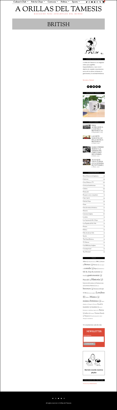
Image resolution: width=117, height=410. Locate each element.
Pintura (85, 227)
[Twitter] (86, 2)
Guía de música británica (90, 208)
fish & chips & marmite (92, 272)
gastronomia (94, 275)
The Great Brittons (88, 239)
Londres (85, 217)
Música (94, 297)
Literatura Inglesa (88, 214)
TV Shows (86, 242)
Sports (75, 2)
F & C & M (86, 198)
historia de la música (89, 283)
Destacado (86, 192)
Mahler (88, 297)
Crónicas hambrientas (89, 186)
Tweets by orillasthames (90, 383)
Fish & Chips (37, 2)
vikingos (85, 318)
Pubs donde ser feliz (88, 233)
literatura (88, 288)
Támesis (87, 316)
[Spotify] (94, 2)
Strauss (92, 313)
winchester (90, 318)
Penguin (90, 304)
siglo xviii (96, 310)
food (85, 276)
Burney (96, 265)
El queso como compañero (90, 195)
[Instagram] (89, 2)
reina (100, 307)
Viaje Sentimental (95, 316)
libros (97, 285)
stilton (87, 313)
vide (100, 316)
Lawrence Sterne (90, 286)
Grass (84, 205)
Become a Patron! (88, 80)
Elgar (96, 269)
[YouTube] (92, 2)
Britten (88, 264)
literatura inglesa (92, 293)
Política (64, 2)
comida (89, 268)
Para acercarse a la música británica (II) (97, 128)
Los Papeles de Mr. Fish (89, 223)
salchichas (91, 310)
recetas (95, 307)
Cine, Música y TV (88, 182)
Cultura (85, 189)
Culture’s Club (19, 2)
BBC (98, 262)
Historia (85, 211)
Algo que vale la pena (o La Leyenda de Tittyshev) (98, 162)
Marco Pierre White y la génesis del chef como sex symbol (98, 150)
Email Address (88, 335)
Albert (85, 262)
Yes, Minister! (87, 252)
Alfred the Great (92, 261)
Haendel (87, 280)
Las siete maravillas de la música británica (97, 139)
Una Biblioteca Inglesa (89, 246)
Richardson (85, 310)
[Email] (97, 2)
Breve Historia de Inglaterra (90, 176)
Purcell (100, 304)
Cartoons (52, 2)
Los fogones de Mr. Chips (90, 220)
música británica (92, 301)
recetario (87, 307)
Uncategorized (87, 249)
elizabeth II (101, 268)
